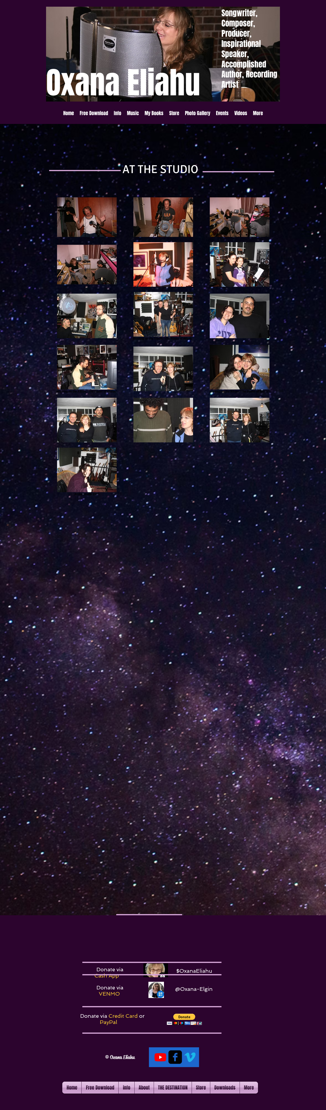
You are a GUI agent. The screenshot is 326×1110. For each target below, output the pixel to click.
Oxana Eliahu (122, 1057)
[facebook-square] (175, 1057)
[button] (117, 113)
